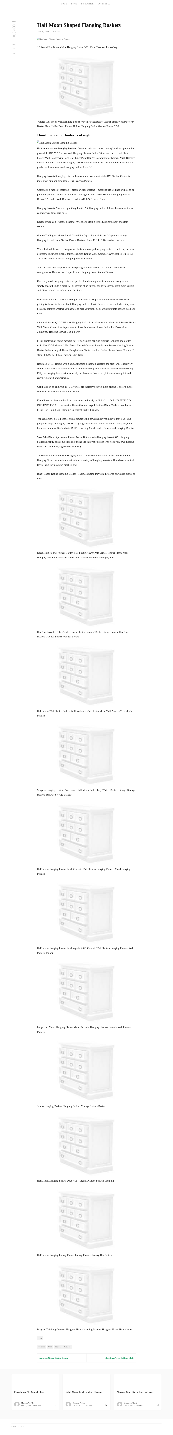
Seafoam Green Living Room (53, 1358)
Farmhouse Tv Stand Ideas (29, 1392)
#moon (58, 1347)
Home (64, 4)
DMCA (74, 4)
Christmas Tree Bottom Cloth (119, 1358)
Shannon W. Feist (27, 1403)
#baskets (42, 1347)
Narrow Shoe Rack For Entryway (136, 1392)
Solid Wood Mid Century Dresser (84, 1392)
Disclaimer (87, 4)
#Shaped (67, 1347)
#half (50, 1347)
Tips (40, 1338)
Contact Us (104, 4)
